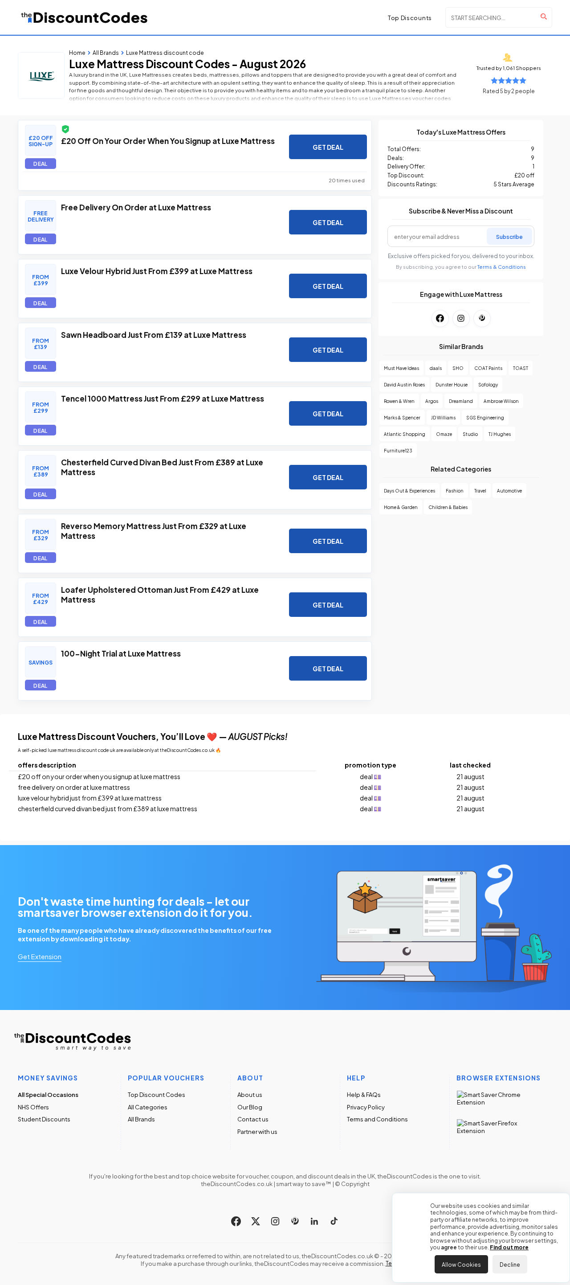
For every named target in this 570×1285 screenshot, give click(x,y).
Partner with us (257, 1131)
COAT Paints (488, 368)
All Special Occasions (48, 1094)
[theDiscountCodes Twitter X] (255, 1221)
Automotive (509, 490)
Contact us (253, 1119)
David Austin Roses (404, 384)
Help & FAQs (364, 1094)
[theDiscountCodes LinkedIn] (314, 1221)
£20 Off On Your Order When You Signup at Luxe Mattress (168, 140)
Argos (431, 401)
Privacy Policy (366, 1107)
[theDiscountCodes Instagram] (275, 1221)
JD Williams (443, 417)
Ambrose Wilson (501, 401)
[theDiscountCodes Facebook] (236, 1221)
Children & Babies (448, 507)
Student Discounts (44, 1119)
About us (249, 1094)
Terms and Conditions (377, 1119)
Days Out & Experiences (409, 490)
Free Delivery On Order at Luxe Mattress (136, 207)
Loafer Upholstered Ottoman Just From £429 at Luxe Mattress (160, 594)
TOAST (520, 368)
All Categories (147, 1107)
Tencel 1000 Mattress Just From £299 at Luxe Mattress (162, 398)
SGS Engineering (485, 417)
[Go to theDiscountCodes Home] (84, 17)
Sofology (488, 384)
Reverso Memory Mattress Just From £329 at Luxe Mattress (153, 530)
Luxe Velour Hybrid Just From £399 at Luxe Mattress (156, 270)
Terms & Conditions (501, 267)
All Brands (141, 1119)
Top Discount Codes (156, 1094)
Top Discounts (410, 17)
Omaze (444, 434)
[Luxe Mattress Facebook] (440, 318)
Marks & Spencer (402, 417)
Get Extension (39, 956)
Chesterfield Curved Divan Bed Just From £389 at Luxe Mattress (162, 467)
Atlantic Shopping (404, 434)
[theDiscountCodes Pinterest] (295, 1221)
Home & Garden (401, 507)
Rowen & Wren (399, 401)
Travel (480, 490)
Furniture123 (398, 450)
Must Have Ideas (401, 368)
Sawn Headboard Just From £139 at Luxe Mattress (153, 334)
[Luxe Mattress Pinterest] (482, 318)
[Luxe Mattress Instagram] (461, 318)
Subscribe (509, 236)
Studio (470, 434)
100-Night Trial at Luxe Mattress (121, 653)
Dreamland (461, 401)
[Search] (543, 16)
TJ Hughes (500, 434)
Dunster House (452, 384)
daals (436, 368)
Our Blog (249, 1107)
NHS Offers (33, 1107)
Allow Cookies (461, 1264)
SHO (458, 368)
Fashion (455, 490)
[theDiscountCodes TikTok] (334, 1221)
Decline (510, 1264)
